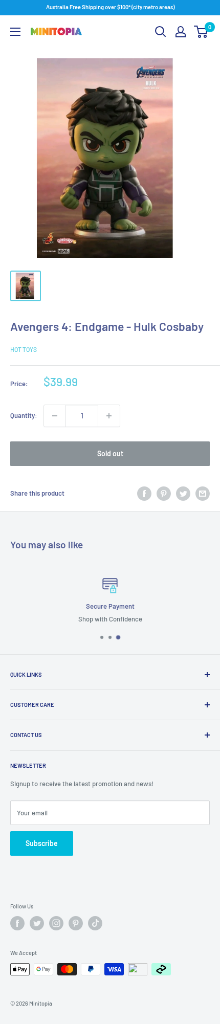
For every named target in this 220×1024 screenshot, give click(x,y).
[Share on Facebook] (144, 493)
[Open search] (160, 31)
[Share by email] (202, 493)
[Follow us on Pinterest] (76, 923)
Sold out (110, 453)
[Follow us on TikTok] (95, 923)
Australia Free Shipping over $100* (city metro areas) (110, 7)
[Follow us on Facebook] (17, 923)
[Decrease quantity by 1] (54, 416)
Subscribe (42, 843)
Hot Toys (23, 349)
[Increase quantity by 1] (109, 416)
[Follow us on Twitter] (37, 923)
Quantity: (23, 415)
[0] (201, 32)
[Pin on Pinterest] (164, 493)
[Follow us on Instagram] (56, 923)
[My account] (180, 31)
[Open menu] (15, 32)
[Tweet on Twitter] (183, 493)
